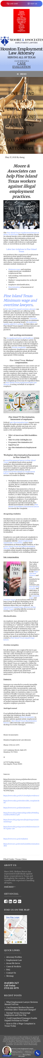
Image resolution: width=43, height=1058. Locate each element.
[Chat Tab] (21, 529)
